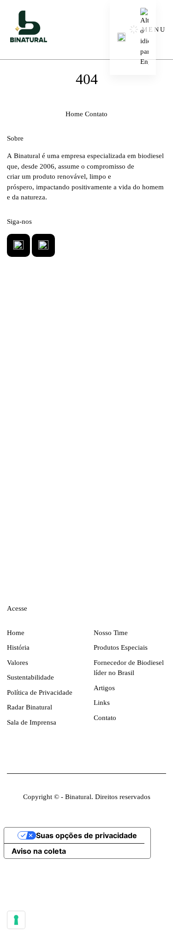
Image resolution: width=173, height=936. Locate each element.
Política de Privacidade (39, 692)
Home (74, 114)
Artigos (104, 688)
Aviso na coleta (39, 851)
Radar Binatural (29, 707)
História (18, 647)
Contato (96, 114)
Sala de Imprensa (31, 722)
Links (102, 702)
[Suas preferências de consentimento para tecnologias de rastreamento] (16, 920)
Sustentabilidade (30, 677)
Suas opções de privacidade (86, 835)
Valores (17, 662)
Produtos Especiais (121, 647)
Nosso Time (111, 632)
